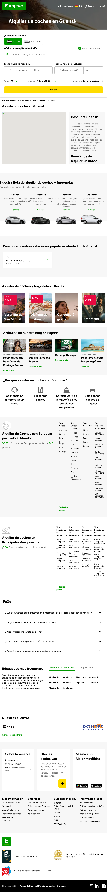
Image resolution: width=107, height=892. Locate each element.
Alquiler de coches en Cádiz (54, 682)
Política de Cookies (28, 886)
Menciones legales (46, 886)
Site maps (61, 886)
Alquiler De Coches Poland (33, 100)
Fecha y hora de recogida (17, 63)
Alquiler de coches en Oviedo (68, 688)
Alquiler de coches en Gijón (94, 677)
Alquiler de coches (10, 100)
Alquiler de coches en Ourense (81, 677)
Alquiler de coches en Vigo (94, 682)
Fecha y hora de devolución (68, 63)
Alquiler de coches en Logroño (54, 677)
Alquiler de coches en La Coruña (68, 677)
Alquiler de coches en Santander (81, 682)
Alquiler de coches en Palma (54, 688)
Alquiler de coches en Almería (68, 682)
